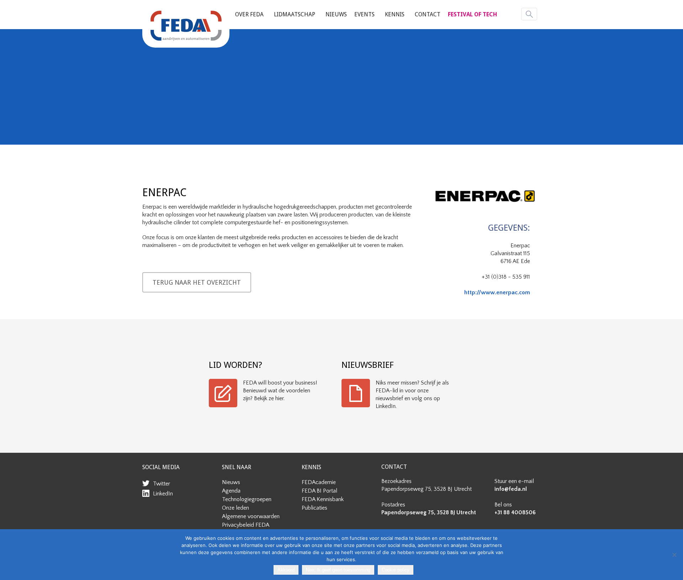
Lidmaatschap (294, 14)
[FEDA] (185, 26)
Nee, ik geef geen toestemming (338, 570)
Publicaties (314, 508)
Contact (427, 14)
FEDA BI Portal (319, 491)
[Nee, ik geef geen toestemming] (674, 554)
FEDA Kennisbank (323, 499)
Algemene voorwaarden (251, 516)
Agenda (231, 491)
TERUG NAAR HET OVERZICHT (197, 282)
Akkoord (286, 570)
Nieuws (336, 14)
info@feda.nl (510, 489)
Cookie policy (395, 570)
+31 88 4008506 (515, 512)
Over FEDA (249, 14)
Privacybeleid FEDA (245, 525)
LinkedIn (163, 493)
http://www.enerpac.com (497, 292)
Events (364, 14)
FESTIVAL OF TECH (472, 14)
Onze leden (235, 508)
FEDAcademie (319, 482)
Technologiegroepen (246, 499)
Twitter (161, 483)
